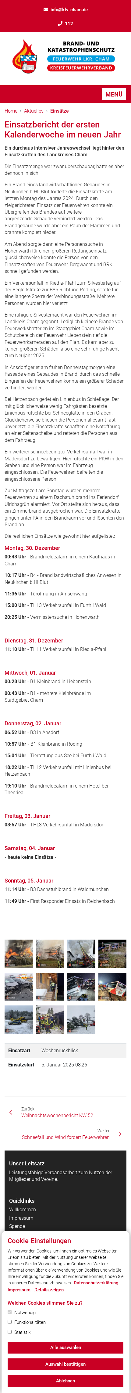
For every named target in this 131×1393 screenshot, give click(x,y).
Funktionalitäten (30, 1322)
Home (11, 111)
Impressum (21, 1218)
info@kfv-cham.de (69, 9)
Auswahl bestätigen (65, 1364)
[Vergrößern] (19, 954)
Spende (17, 1226)
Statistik (22, 1332)
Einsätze (59, 111)
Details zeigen (49, 1290)
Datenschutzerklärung (96, 1283)
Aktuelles (34, 111)
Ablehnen (65, 1381)
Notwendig (25, 1312)
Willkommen (22, 1209)
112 (69, 23)
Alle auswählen (65, 1347)
